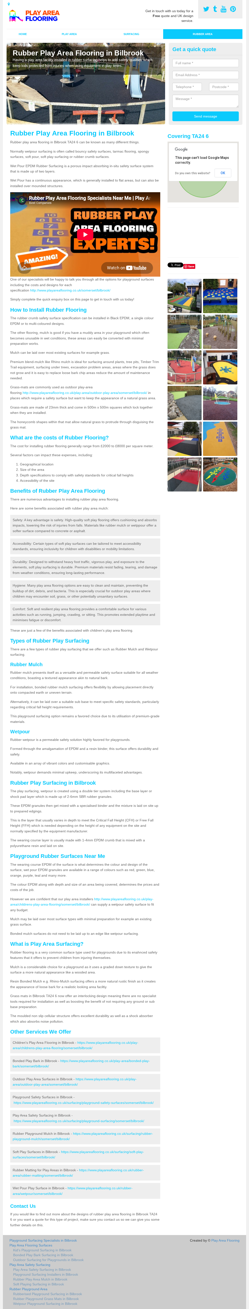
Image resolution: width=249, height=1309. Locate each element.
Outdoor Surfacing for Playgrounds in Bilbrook (48, 1260)
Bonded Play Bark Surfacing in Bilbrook (43, 1255)
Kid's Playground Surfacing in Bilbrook (42, 1250)
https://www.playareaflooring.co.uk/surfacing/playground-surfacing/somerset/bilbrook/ (79, 1121)
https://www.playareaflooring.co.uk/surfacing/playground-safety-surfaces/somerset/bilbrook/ (84, 1103)
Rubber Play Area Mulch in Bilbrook (40, 1279)
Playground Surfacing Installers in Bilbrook (45, 1274)
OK (223, 173)
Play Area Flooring (225, 1240)
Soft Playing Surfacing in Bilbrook (38, 1284)
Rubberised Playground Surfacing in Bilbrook (47, 1294)
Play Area (69, 34)
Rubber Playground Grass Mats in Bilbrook (46, 1299)
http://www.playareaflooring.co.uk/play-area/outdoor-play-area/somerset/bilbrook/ (85, 393)
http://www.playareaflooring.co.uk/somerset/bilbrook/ (70, 290)
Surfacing (131, 34)
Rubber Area (203, 34)
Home (23, 34)
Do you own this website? (192, 173)
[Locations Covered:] (9, 4)
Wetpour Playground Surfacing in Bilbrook (45, 1304)
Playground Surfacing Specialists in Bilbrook (43, 1240)
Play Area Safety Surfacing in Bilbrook (42, 1270)
